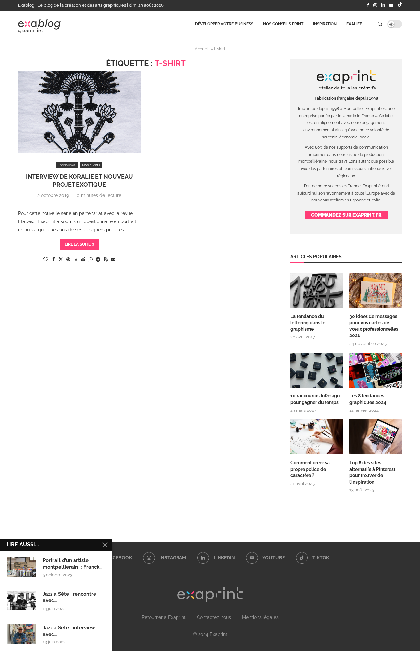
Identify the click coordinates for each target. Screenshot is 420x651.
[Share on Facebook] (53, 259)
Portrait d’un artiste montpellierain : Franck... (72, 563)
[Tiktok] (400, 5)
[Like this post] (45, 259)
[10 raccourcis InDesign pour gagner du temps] (316, 370)
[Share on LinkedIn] (75, 259)
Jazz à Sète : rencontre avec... (69, 597)
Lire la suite (78, 244)
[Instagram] (375, 5)
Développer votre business (224, 24)
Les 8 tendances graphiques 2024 (367, 399)
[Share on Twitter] (60, 259)
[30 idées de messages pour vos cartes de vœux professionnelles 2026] (375, 290)
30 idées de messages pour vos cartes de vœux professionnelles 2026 (373, 326)
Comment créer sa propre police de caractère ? (310, 469)
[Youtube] (391, 5)
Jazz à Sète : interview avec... (69, 631)
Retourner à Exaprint (164, 617)
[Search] (380, 24)
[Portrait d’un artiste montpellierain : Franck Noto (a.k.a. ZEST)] (21, 567)
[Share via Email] (113, 259)
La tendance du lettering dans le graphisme (307, 323)
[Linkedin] (383, 5)
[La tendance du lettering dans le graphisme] (316, 290)
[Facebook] (368, 5)
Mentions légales (260, 617)
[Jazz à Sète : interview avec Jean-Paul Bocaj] (21, 634)
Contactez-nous (214, 617)
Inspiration (325, 24)
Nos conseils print (283, 24)
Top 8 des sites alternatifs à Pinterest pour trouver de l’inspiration (372, 472)
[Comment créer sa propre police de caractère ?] (316, 436)
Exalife (354, 24)
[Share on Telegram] (98, 259)
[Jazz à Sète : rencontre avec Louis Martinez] (21, 600)
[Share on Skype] (106, 259)
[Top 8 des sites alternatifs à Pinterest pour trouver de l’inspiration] (375, 436)
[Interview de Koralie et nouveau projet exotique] (79, 112)
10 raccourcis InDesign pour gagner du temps (315, 399)
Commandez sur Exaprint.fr (346, 215)
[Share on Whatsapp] (91, 259)
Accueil (202, 48)
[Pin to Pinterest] (68, 259)
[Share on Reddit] (83, 259)
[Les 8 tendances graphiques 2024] (375, 370)
